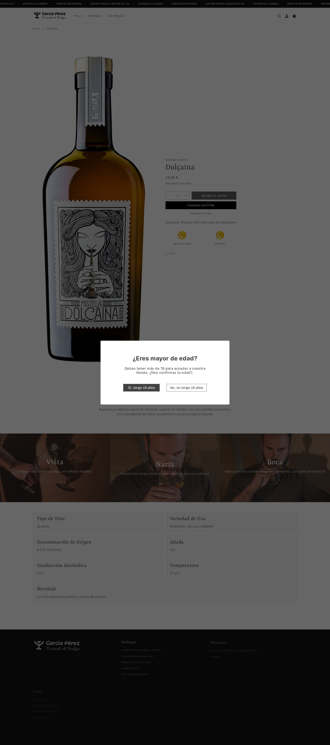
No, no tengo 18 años (186, 388)
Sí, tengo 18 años (141, 388)
